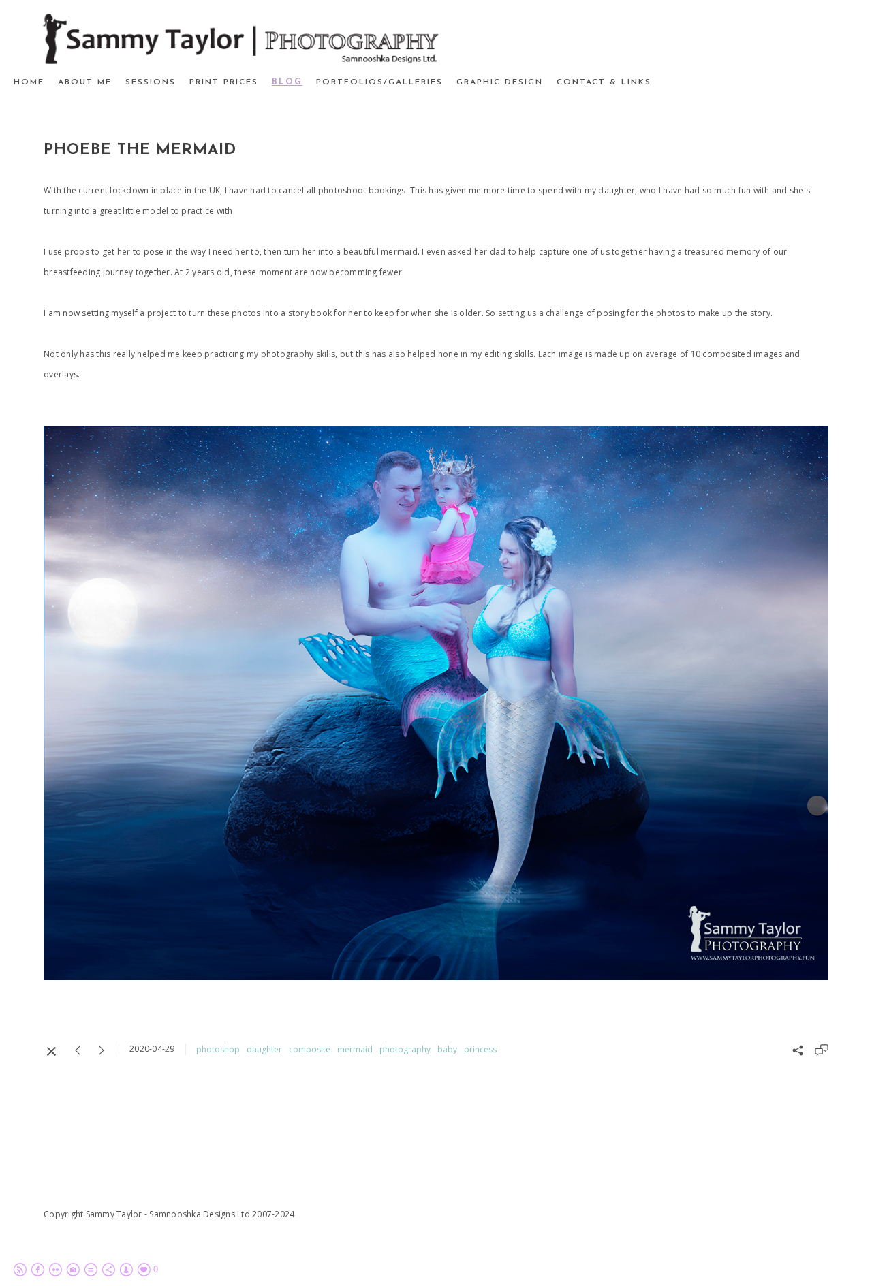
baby (447, 1049)
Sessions (150, 82)
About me (85, 82)
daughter (264, 1049)
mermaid (355, 1049)
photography (405, 1049)
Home (29, 82)
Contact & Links (604, 82)
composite (309, 1049)
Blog (287, 82)
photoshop (218, 1049)
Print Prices (223, 82)
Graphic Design (499, 82)
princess (480, 1049)
